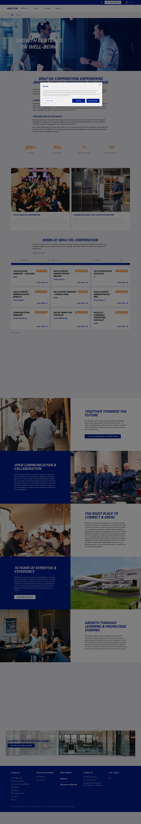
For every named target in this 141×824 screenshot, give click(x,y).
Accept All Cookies (93, 101)
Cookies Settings (49, 101)
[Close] (100, 85)
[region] (71, 94)
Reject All (78, 101)
